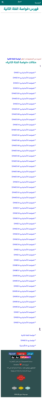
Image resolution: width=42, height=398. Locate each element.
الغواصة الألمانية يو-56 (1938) (24, 265)
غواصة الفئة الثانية (14, 58)
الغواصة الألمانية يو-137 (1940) (23, 109)
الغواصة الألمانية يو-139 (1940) (23, 119)
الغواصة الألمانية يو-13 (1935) (24, 103)
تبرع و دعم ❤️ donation (21, 365)
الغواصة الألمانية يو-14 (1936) (24, 124)
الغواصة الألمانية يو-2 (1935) (24, 223)
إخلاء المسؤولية (15, 371)
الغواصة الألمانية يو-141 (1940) (23, 135)
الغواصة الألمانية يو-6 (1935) (24, 286)
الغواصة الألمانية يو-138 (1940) (23, 114)
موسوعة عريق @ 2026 (21, 394)
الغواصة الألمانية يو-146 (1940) (23, 161)
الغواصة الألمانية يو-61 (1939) (24, 296)
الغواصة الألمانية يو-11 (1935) (24, 83)
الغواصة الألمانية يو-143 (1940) (23, 145)
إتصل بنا (12, 361)
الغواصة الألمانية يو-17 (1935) (24, 208)
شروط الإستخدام (26, 371)
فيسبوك (12, 353)
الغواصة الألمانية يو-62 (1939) (24, 301)
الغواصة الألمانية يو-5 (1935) (24, 260)
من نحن (18, 361)
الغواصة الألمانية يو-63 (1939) (24, 306)
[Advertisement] (21, 35)
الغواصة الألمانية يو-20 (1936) (24, 228)
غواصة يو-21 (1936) (28, 340)
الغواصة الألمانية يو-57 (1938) (24, 270)
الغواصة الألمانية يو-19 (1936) (24, 218)
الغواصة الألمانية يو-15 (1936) (24, 182)
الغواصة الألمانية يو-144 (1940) (23, 150)
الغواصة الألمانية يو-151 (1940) (23, 192)
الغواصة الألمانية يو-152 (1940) (23, 197)
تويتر (30, 353)
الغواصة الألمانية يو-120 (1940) (23, 93)
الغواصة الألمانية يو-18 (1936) (24, 213)
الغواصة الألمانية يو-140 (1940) (23, 129)
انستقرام (25, 357)
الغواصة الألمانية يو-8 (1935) (24, 317)
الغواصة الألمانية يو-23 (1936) (24, 239)
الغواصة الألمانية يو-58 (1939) (24, 275)
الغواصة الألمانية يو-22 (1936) (24, 234)
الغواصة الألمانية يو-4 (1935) (24, 254)
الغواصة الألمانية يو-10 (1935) (24, 77)
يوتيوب (21, 353)
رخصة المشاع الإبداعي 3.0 (14, 368)
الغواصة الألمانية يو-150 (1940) (23, 187)
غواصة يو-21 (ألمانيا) (27, 345)
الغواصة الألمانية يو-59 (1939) (24, 280)
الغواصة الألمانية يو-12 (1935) (24, 88)
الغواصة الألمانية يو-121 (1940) (23, 98)
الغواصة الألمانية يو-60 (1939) (24, 291)
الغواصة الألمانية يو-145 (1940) (23, 156)
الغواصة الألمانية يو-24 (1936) (24, 244)
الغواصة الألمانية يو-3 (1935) (24, 249)
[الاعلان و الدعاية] (21, 378)
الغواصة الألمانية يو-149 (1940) (23, 176)
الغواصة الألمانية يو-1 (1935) (24, 72)
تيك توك (15, 357)
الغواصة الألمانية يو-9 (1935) (24, 322)
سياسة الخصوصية (27, 361)
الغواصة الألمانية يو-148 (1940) (23, 171)
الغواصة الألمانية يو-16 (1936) (24, 202)
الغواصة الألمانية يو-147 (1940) (23, 166)
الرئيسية (38, 2)
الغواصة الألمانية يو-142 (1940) (23, 140)
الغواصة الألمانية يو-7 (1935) (24, 312)
